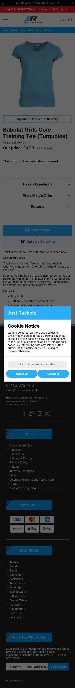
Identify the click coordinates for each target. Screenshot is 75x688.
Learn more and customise (37, 364)
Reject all (22, 373)
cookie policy (36, 338)
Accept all (53, 373)
